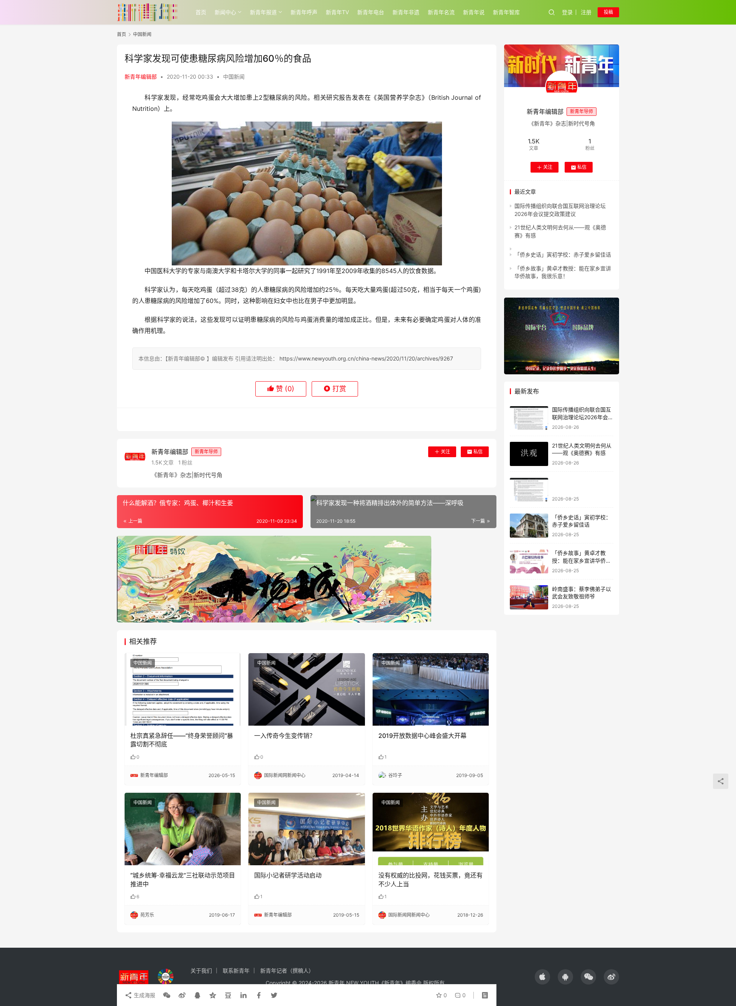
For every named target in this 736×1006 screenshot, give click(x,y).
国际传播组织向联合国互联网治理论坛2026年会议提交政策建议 (582, 417)
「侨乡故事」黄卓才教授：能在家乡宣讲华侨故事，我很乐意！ (581, 560)
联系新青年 (236, 970)
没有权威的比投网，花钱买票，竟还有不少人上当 (430, 879)
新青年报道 (263, 12)
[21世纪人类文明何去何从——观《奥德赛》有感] (529, 454)
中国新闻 (234, 76)
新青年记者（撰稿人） (287, 970)
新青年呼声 (304, 12)
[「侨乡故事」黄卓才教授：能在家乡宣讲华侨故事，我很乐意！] (529, 562)
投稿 (608, 12)
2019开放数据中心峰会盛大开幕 (422, 735)
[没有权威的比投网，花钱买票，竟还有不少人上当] (431, 829)
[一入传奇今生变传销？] (306, 689)
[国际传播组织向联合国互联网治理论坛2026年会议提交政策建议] (529, 418)
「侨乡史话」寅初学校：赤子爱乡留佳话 (562, 254)
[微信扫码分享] (167, 995)
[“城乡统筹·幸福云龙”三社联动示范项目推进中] (183, 829)
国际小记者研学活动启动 (288, 875)
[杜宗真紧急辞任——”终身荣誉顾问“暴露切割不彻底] (183, 689)
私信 (478, 451)
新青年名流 (441, 12)
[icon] (542, 977)
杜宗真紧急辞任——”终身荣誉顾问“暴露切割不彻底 (181, 740)
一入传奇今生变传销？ (284, 735)
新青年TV (337, 12)
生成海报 (143, 995)
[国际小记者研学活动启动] (306, 829)
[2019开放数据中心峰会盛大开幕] (431, 689)
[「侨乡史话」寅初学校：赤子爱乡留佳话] (529, 526)
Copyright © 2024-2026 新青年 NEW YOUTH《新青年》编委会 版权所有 (355, 983)
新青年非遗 (406, 12)
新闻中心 (225, 12)
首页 (201, 12)
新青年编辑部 (141, 76)
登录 (567, 12)
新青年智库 (506, 12)
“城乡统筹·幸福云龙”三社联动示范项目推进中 (182, 879)
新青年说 (474, 12)
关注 (445, 451)
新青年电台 (370, 12)
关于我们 (201, 970)
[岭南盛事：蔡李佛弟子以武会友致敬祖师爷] (529, 597)
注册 (586, 12)
